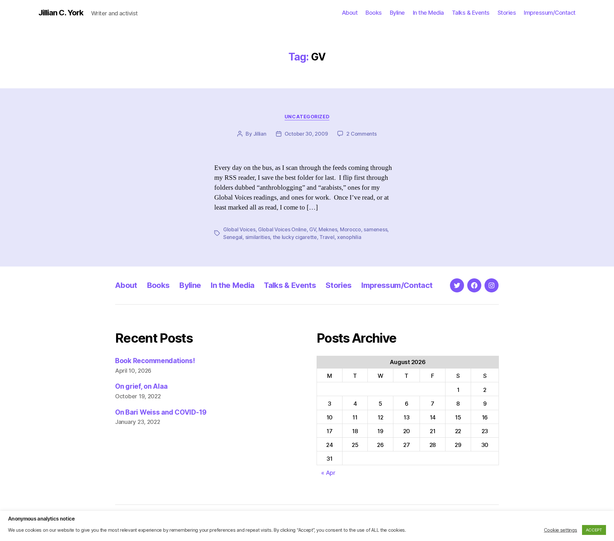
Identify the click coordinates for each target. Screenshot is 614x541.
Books (374, 12)
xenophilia (349, 237)
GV (312, 229)
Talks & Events (471, 12)
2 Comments (361, 134)
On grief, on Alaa (141, 386)
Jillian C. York (60, 13)
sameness (375, 229)
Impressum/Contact (550, 12)
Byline (397, 12)
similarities (257, 237)
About (350, 12)
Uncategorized (307, 117)
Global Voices (239, 229)
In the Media (428, 12)
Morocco (350, 229)
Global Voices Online (282, 229)
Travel (326, 237)
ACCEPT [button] (594, 529)
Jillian (259, 134)
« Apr (328, 472)
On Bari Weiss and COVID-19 (161, 412)
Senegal (232, 237)
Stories (507, 12)
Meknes (328, 229)
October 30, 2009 (306, 134)
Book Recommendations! (155, 361)
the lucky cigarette (295, 237)
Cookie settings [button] (560, 530)
